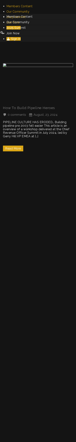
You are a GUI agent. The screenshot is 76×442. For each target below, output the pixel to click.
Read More (13, 148)
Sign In (15, 39)
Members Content (19, 6)
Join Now (13, 33)
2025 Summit (16, 27)
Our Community (17, 11)
